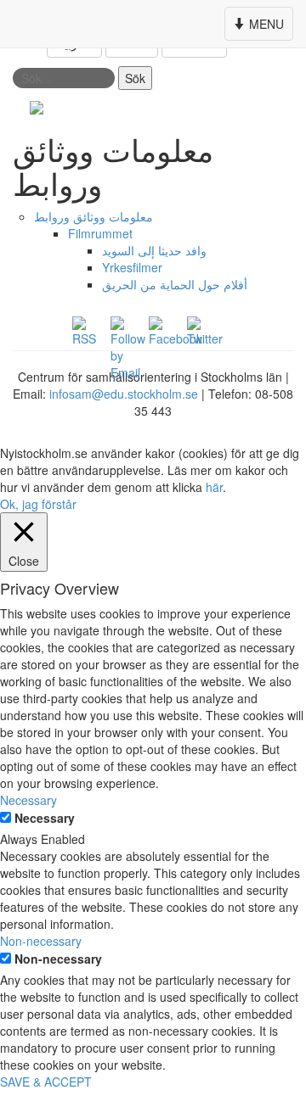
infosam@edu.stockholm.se (123, 393)
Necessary (44, 817)
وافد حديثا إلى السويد (154, 250)
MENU (260, 27)
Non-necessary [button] (41, 940)
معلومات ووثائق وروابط (93, 216)
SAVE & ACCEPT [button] (46, 1081)
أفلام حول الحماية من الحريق (174, 284)
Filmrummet (100, 233)
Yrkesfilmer (132, 267)
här (214, 486)
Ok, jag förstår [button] (38, 503)
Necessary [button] (28, 799)
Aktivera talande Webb (232, 106)
